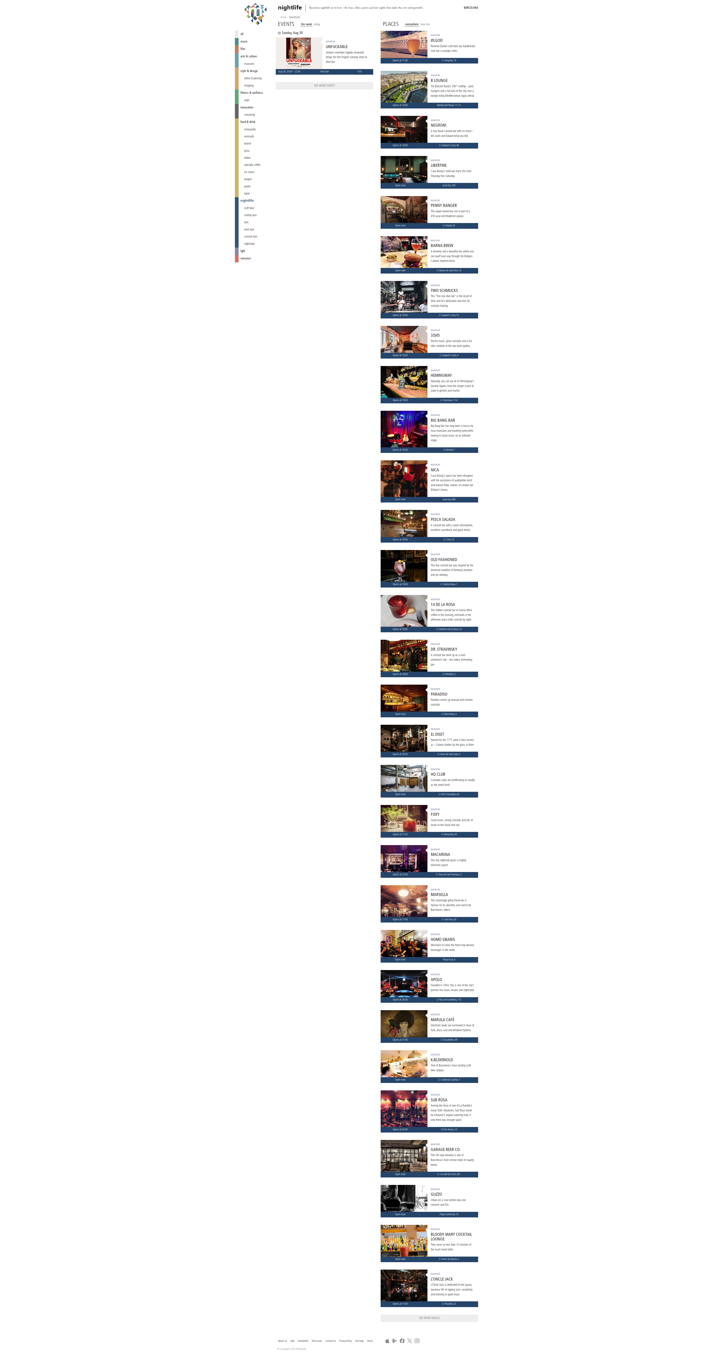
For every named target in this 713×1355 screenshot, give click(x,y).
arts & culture (248, 56)
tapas (247, 193)
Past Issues (317, 1341)
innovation (246, 107)
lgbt (242, 251)
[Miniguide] (255, 14)
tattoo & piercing (253, 78)
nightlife (247, 200)
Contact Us (330, 1341)
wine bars (249, 229)
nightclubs (249, 244)
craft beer (249, 208)
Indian (247, 158)
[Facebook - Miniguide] (402, 1340)
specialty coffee (252, 165)
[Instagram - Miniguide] (417, 1340)
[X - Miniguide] (410, 1340)
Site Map (359, 1341)
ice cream (249, 172)
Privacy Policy (345, 1341)
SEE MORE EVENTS (324, 85)
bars (246, 222)
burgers (248, 179)
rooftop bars (250, 215)
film (242, 49)
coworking (249, 114)
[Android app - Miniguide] (395, 1340)
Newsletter (303, 1341)
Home (283, 17)
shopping (249, 85)
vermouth (249, 136)
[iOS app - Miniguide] (387, 1340)
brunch (247, 143)
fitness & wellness (251, 93)
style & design (249, 71)
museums (249, 64)
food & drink (247, 122)
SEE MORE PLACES (429, 1318)
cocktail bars (250, 236)
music (244, 41)
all (241, 34)
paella (247, 186)
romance (245, 258)
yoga (246, 100)
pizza (247, 150)
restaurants (250, 129)
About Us (282, 1341)
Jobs (292, 1341)
